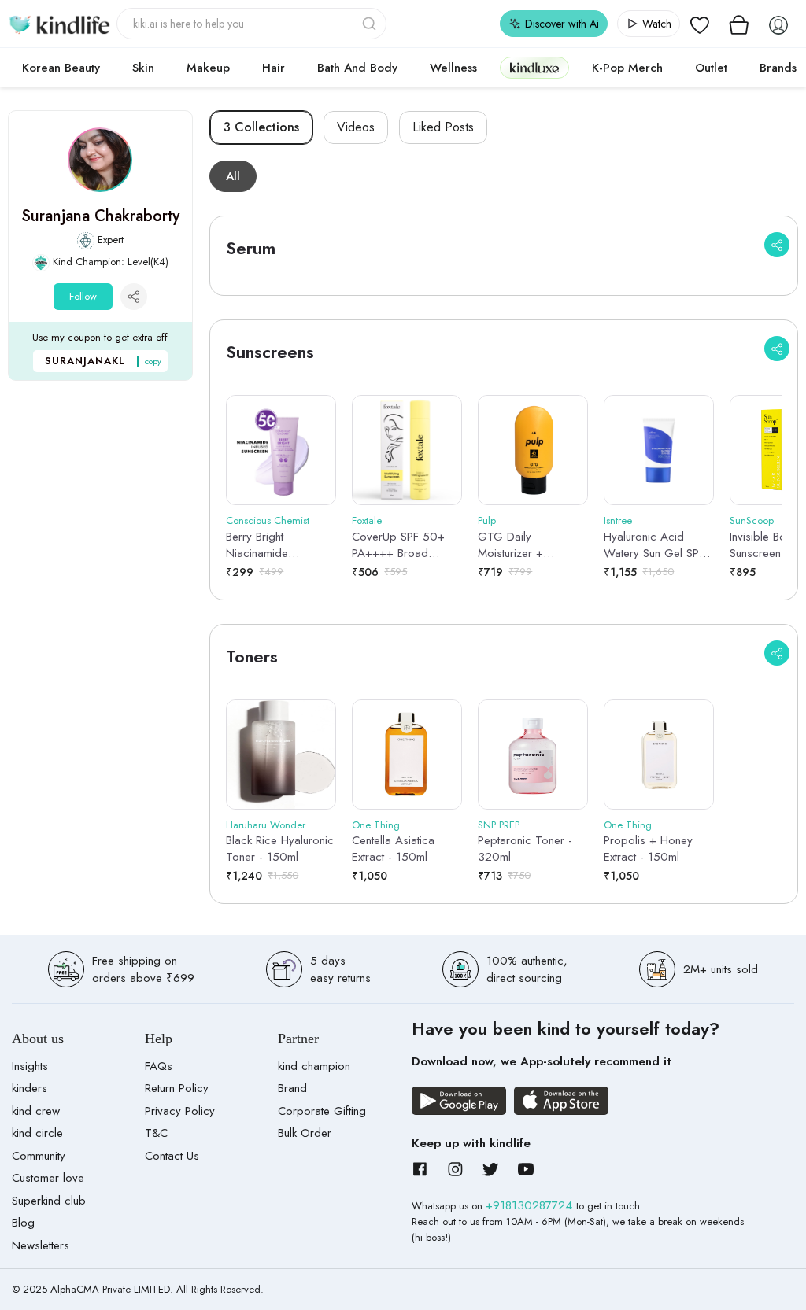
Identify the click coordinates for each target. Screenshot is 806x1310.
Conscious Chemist (267, 520)
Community (38, 1155)
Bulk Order (304, 1133)
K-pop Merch (627, 67)
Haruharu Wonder (265, 824)
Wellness (453, 67)
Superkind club (49, 1200)
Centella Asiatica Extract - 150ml (393, 848)
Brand (292, 1088)
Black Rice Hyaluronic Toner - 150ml (280, 848)
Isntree (618, 520)
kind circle (37, 1133)
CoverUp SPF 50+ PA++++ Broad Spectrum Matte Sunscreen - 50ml (398, 545)
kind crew (36, 1111)
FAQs (158, 1066)
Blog (23, 1222)
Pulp (487, 520)
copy (153, 361)
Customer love (48, 1177)
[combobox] (251, 23)
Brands (778, 67)
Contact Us (172, 1155)
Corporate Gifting (322, 1111)
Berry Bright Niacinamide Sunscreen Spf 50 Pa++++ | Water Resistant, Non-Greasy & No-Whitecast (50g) (271, 545)
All (233, 176)
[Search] (370, 23)
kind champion (314, 1066)
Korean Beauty (61, 67)
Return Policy (177, 1088)
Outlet (711, 67)
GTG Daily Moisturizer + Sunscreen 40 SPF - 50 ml (528, 545)
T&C (156, 1133)
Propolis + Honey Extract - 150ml (648, 848)
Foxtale (367, 520)
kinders (29, 1088)
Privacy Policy (180, 1111)
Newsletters (40, 1245)
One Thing (376, 824)
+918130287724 (531, 1205)
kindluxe (534, 67)
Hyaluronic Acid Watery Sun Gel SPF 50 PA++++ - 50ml (654, 545)
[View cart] (739, 23)
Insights (30, 1066)
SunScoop (752, 520)
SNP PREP (498, 824)
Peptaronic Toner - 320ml (525, 848)
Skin (143, 67)
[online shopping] (59, 23)
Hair (273, 67)
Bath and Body (357, 67)
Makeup (208, 67)
